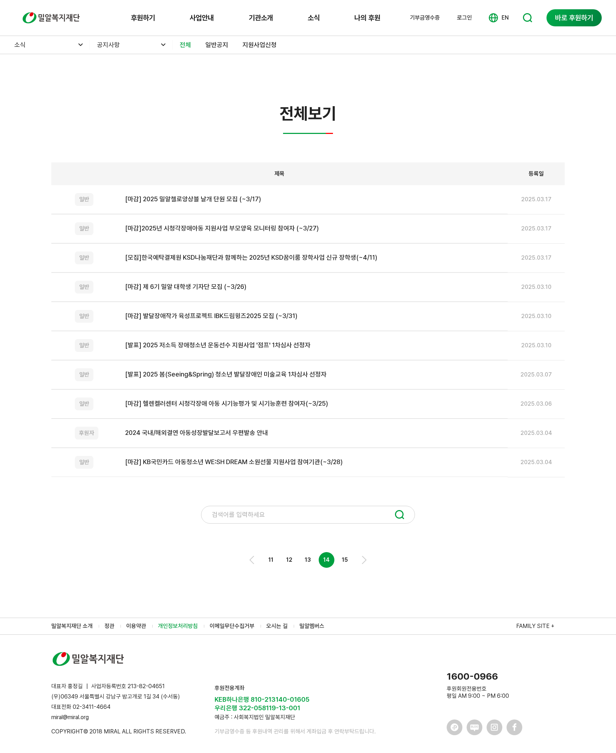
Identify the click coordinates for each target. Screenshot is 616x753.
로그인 (464, 17)
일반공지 (216, 44)
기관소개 (261, 18)
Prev (252, 560)
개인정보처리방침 (178, 626)
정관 (109, 626)
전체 (185, 44)
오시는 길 (277, 626)
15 (345, 559)
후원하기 (143, 18)
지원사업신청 (259, 44)
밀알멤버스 (311, 626)
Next (363, 560)
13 (308, 559)
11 (270, 559)
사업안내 (202, 18)
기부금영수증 (425, 18)
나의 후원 (367, 18)
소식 (314, 18)
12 (289, 559)
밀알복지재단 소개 (72, 626)
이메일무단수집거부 (232, 626)
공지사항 (108, 44)
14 (326, 559)
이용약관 (136, 626)
